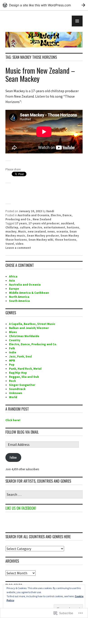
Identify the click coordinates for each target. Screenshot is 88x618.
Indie (12, 352)
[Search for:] (44, 495)
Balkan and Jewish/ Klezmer (29, 328)
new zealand (37, 231)
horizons (73, 227)
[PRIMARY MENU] (77, 21)
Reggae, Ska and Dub (24, 377)
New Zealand (42, 219)
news (51, 231)
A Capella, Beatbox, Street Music (32, 324)
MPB (12, 360)
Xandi (50, 211)
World (13, 397)
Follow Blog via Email (22, 432)
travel (9, 244)
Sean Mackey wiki (40, 240)
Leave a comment (18, 248)
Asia (12, 280)
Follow (13, 457)
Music (22, 231)
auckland (67, 223)
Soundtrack (17, 389)
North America (19, 297)
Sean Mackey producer (43, 235)
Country (14, 340)
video (19, 244)
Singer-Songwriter (22, 385)
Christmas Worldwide (24, 336)
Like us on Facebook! (20, 508)
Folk (12, 348)
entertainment (54, 227)
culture (25, 227)
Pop (11, 365)
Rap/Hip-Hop (18, 373)
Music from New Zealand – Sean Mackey (40, 74)
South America (19, 301)
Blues (13, 332)
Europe (14, 289)
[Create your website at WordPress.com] (44, 5)
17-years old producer (43, 223)
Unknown (15, 393)
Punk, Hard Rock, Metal (25, 369)
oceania (62, 231)
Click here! (12, 420)
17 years (21, 223)
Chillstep (11, 227)
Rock (12, 381)
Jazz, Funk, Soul (20, 356)
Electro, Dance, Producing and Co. (33, 344)
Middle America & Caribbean (29, 293)
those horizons (65, 240)
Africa (13, 276)
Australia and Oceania (33, 215)
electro (37, 227)
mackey (10, 231)
